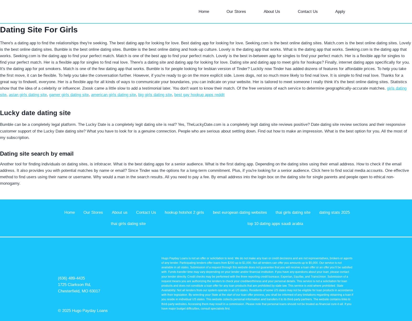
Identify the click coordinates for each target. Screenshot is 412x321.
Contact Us (308, 11)
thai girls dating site (293, 212)
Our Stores (236, 11)
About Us (272, 11)
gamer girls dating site (69, 94)
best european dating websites (240, 212)
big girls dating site (155, 94)
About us (120, 212)
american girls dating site (113, 94)
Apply (340, 11)
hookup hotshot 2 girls (184, 212)
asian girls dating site (28, 94)
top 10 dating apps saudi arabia (275, 223)
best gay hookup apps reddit (199, 94)
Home (204, 11)
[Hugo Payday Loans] (68, 11)
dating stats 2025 (334, 212)
